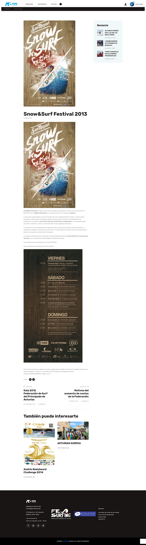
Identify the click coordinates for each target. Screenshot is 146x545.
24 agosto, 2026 (110, 37)
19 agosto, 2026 (110, 48)
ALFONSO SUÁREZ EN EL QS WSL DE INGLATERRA (112, 33)
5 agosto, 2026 (109, 58)
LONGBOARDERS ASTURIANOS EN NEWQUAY (111, 43)
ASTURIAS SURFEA (69, 443)
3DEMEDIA (65, 541)
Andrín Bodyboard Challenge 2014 (35, 471)
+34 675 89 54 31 (31, 518)
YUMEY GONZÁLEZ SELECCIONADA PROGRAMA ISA (112, 54)
